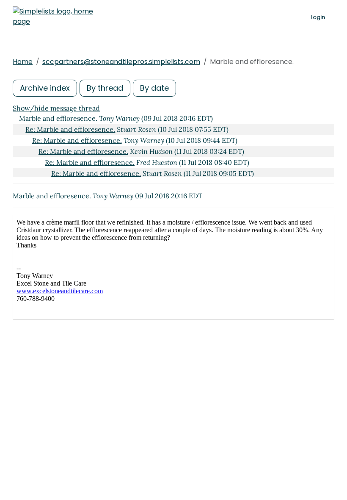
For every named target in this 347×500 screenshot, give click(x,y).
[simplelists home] (53, 16)
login (318, 17)
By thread (105, 88)
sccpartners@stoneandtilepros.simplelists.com (121, 62)
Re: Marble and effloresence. (70, 129)
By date (154, 88)
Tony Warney (113, 196)
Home (23, 62)
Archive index (45, 88)
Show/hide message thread (56, 108)
